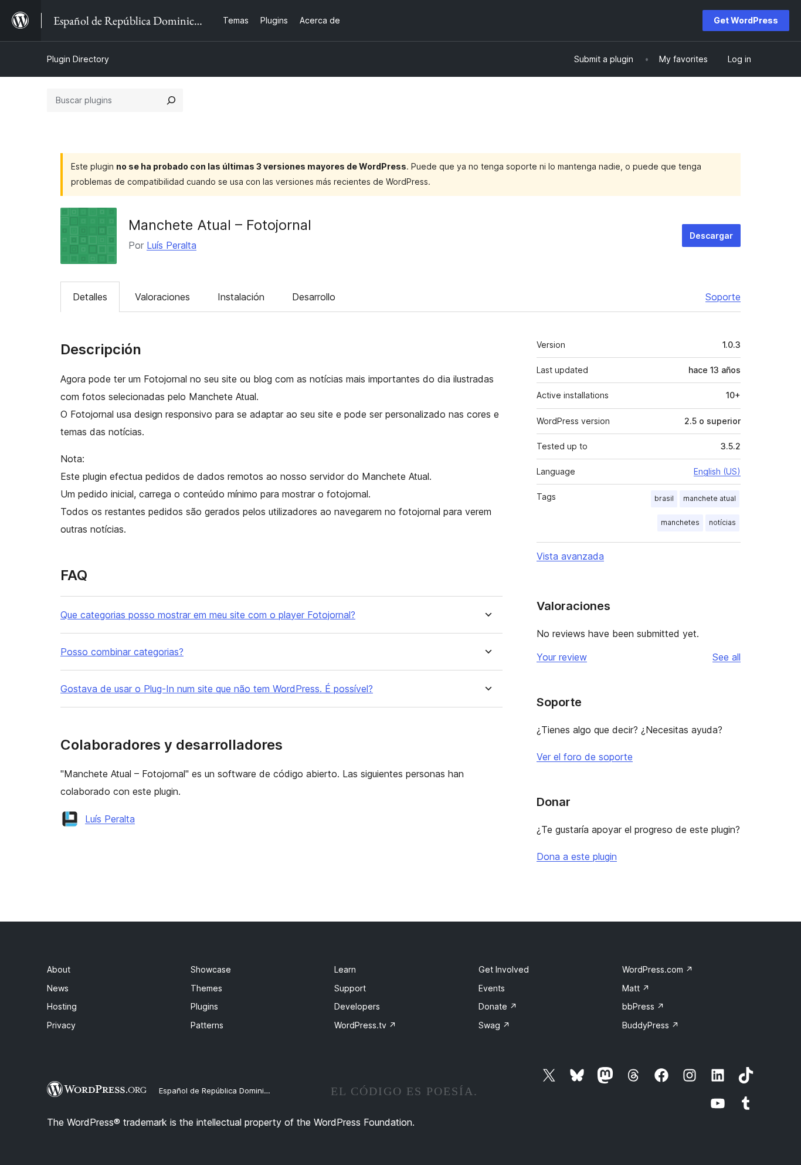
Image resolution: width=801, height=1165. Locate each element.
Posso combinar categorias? (122, 652)
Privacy (61, 1025)
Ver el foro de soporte (585, 757)
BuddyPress (650, 1025)
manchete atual (709, 498)
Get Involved (503, 969)
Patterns (207, 1025)
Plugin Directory (78, 59)
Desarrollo (313, 297)
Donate (497, 1006)
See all (726, 657)
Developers (357, 1006)
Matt (636, 988)
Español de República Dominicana (220, 1090)
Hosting (62, 1006)
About (58, 969)
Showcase (211, 969)
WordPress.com (657, 969)
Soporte (723, 297)
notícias (722, 522)
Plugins (204, 1006)
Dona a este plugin (577, 856)
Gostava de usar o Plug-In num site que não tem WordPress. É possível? (216, 689)
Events (491, 988)
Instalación (241, 297)
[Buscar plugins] (171, 100)
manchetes (680, 522)
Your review (562, 657)
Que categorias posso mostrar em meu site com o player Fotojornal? (207, 615)
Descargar (711, 236)
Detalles (90, 297)
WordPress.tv (365, 1025)
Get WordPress (746, 20)
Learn (345, 969)
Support (350, 988)
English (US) (717, 471)
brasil (664, 498)
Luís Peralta (171, 245)
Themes (206, 988)
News (58, 988)
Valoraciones (162, 297)
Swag (494, 1025)
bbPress (643, 1006)
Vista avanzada (570, 556)
